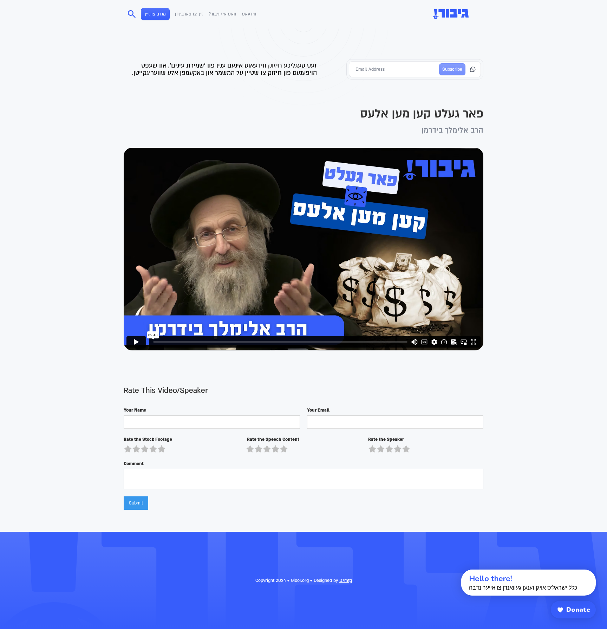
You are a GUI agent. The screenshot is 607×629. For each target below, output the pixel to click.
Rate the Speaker (386, 439)
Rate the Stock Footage (148, 439)
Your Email (318, 410)
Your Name (135, 410)
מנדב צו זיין (155, 14)
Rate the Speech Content (272, 439)
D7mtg (345, 580)
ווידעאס (249, 14)
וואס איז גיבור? (222, 14)
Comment (134, 463)
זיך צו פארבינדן (189, 14)
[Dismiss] (454, 573)
